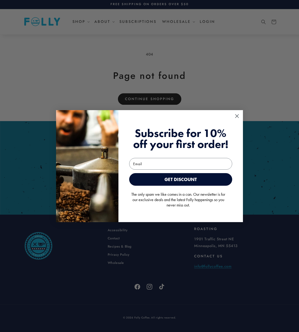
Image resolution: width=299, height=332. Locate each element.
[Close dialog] (237, 116)
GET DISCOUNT (180, 179)
